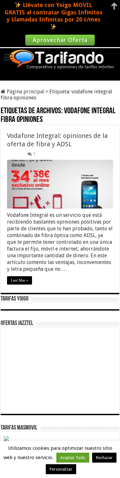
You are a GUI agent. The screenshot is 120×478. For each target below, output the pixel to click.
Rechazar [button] (104, 457)
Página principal (24, 92)
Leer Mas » (19, 280)
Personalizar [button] (61, 469)
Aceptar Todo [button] (72, 457)
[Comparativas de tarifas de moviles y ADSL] (60, 60)
